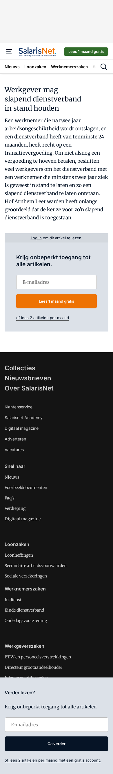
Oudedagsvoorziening (26, 620)
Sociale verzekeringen (26, 576)
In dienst (13, 599)
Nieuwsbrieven (28, 378)
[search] (103, 66)
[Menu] (9, 51)
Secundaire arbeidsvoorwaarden (36, 565)
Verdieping (15, 508)
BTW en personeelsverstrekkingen (38, 657)
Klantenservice (18, 406)
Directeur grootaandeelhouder (33, 667)
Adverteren (15, 438)
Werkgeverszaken (24, 646)
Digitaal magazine (22, 428)
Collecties (20, 368)
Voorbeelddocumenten (26, 487)
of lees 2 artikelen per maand (42, 317)
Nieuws (12, 477)
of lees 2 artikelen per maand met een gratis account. (53, 760)
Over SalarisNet (29, 388)
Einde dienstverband (24, 610)
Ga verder (56, 743)
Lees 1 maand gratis (86, 51)
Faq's (9, 498)
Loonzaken (17, 544)
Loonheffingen (19, 555)
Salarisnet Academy (24, 417)
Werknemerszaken (25, 589)
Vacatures (14, 449)
